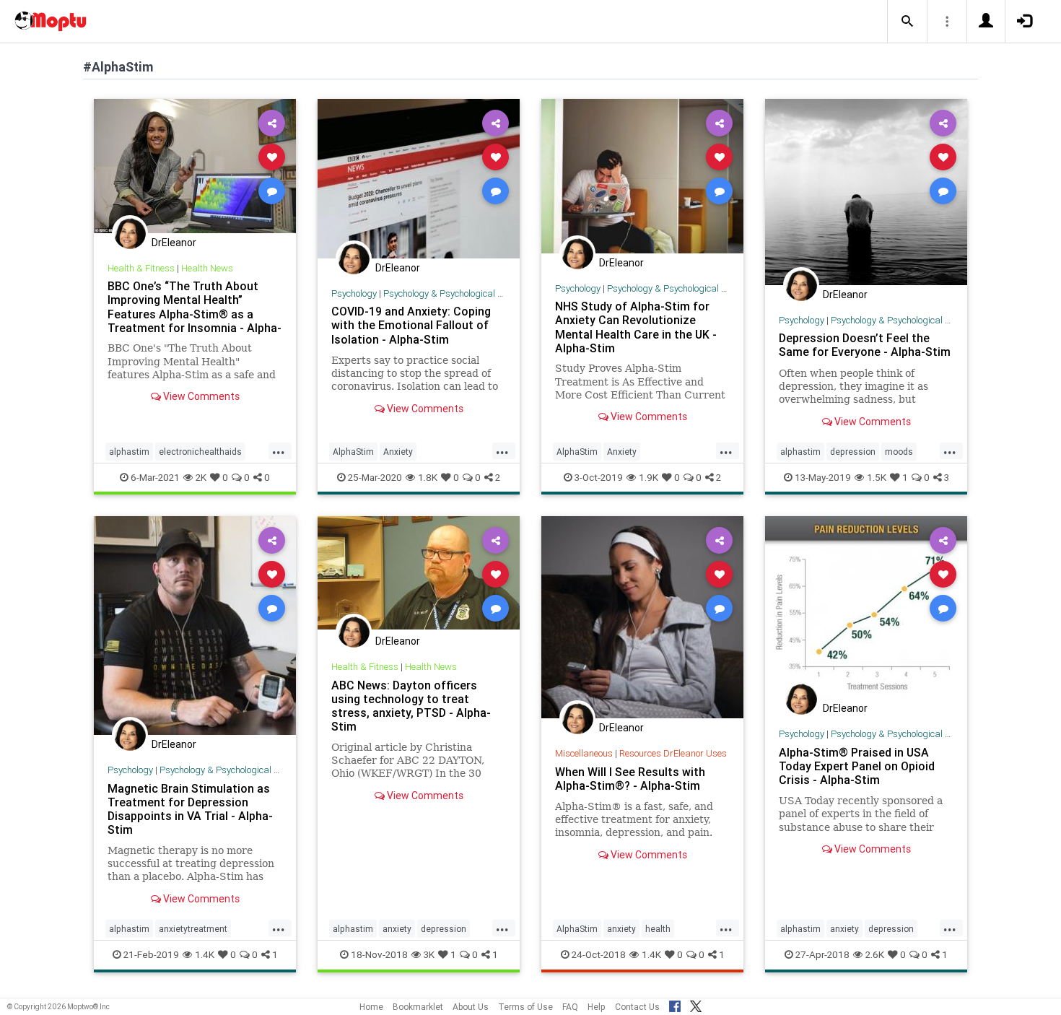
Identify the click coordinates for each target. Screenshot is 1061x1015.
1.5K (876, 477)
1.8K (427, 477)
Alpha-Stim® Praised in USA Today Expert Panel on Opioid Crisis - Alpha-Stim (857, 766)
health (658, 928)
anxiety (397, 928)
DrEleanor (174, 242)
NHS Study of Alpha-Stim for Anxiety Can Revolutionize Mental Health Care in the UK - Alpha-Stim (636, 326)
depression (853, 451)
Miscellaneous (584, 753)
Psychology (354, 293)
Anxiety (398, 451)
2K (201, 477)
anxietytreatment (193, 928)
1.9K (648, 477)
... (278, 450)
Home (371, 1006)
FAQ (570, 1006)
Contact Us (637, 1006)
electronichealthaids (200, 451)
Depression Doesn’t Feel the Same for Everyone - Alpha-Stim (865, 345)
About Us (471, 1006)
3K (429, 954)
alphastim (129, 451)
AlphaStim (353, 451)
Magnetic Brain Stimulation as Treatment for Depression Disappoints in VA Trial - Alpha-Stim (190, 809)
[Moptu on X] (696, 1004)
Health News (207, 268)
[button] (907, 22)
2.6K (874, 954)
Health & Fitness (141, 268)
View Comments (200, 396)
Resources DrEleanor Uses (673, 753)
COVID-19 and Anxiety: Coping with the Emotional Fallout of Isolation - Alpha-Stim (411, 325)
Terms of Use (525, 1006)
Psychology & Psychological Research (459, 293)
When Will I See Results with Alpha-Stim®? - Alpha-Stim (630, 778)
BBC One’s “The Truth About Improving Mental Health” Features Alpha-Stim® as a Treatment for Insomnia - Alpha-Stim (194, 314)
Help (597, 1006)
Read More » (195, 165)
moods (899, 451)
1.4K (204, 954)
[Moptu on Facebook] (675, 1004)
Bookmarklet (418, 1006)
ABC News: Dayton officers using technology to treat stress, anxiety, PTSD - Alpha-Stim (411, 705)
